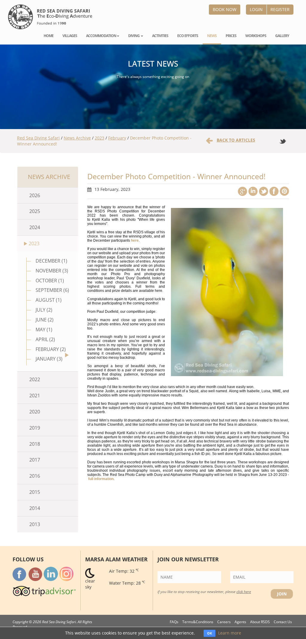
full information (101, 479)
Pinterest (284, 191)
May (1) (44, 329)
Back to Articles (236, 140)
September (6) (52, 290)
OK (209, 633)
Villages (69, 35)
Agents (240, 621)
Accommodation (101, 35)
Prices (231, 35)
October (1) (50, 280)
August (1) (49, 300)
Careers (224, 621)
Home (48, 35)
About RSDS (260, 621)
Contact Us (283, 621)
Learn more (229, 633)
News (212, 35)
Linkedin (253, 191)
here (135, 240)
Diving (134, 35)
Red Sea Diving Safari (38, 138)
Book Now (224, 9)
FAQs (174, 621)
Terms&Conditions (197, 621)
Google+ (242, 191)
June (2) (44, 319)
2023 (99, 138)
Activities (160, 35)
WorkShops (255, 35)
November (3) (52, 270)
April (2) (45, 339)
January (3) (49, 358)
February (117, 138)
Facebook (274, 191)
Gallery (282, 35)
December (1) (51, 261)
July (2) (44, 310)
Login (256, 9)
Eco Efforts (187, 35)
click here (243, 591)
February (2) (51, 349)
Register (280, 9)
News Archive (77, 138)
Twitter (263, 191)
